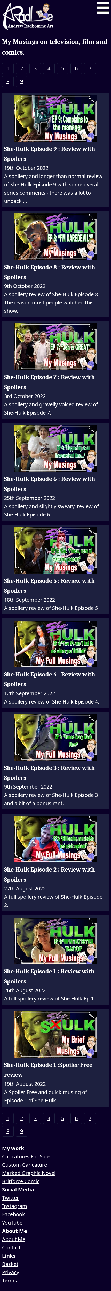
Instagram (14, 1206)
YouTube (12, 1222)
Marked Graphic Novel (29, 1173)
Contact (11, 1247)
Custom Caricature (24, 1164)
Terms (9, 1280)
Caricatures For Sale (26, 1156)
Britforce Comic (20, 1181)
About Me (13, 1239)
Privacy (10, 1272)
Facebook (13, 1214)
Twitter (10, 1197)
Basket (10, 1264)
